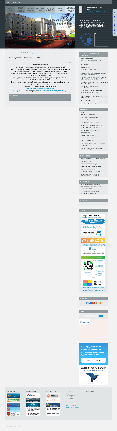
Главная (8, 2)
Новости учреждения (33, 53)
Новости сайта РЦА (20, 53)
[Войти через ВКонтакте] (90, 303)
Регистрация (14, 2)
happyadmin (15, 95)
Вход (19, 2)
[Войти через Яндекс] (93, 303)
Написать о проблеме (93, 360)
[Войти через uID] (87, 303)
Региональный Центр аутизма (93, 8)
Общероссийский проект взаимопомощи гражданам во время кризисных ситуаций (93, 244)
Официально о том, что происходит (93, 237)
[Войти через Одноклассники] (99, 303)
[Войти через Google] (96, 303)
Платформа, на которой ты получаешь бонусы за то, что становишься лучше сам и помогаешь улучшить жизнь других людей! (93, 289)
